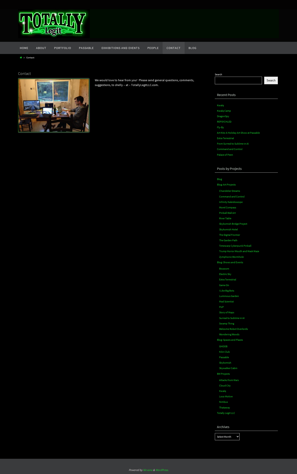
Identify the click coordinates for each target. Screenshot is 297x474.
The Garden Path (228, 240)
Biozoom (224, 268)
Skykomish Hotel (228, 229)
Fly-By (220, 127)
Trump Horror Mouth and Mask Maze (239, 251)
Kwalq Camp (224, 110)
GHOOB (223, 346)
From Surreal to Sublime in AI (233, 143)
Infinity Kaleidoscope (231, 202)
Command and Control (229, 149)
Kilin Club (224, 351)
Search (218, 74)
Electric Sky (225, 274)
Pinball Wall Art (227, 212)
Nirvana (147, 470)
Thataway (224, 407)
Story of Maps (226, 312)
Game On (224, 285)
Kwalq (220, 105)
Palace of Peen (225, 154)
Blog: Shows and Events (230, 262)
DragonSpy (223, 116)
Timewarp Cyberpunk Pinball (235, 245)
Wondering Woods (229, 334)
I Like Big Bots (226, 290)
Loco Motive (226, 396)
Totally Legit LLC (226, 413)
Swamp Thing (226, 323)
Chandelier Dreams (229, 190)
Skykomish (225, 362)
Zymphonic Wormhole (231, 256)
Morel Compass (227, 207)
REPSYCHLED (224, 121)
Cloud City (225, 385)
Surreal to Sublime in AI (232, 318)
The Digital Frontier (229, 234)
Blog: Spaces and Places (230, 339)
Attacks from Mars (229, 380)
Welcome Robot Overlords (233, 329)
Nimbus (223, 401)
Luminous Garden (229, 296)
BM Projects (223, 373)
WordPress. (162, 470)
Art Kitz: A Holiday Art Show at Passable (238, 132)
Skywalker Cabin (228, 368)
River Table (225, 218)
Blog (219, 179)
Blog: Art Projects (226, 184)
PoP (221, 307)
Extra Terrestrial (225, 138)
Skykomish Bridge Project (233, 223)
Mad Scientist (226, 301)
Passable (224, 357)
